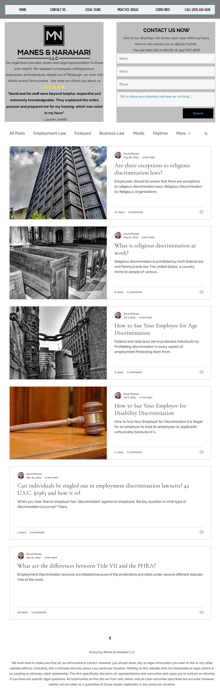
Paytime (160, 133)
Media (138, 133)
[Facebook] (110, 638)
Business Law (112, 133)
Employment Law (50, 133)
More (181, 133)
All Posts (17, 133)
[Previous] (11, 72)
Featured (83, 133)
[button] (127, 9)
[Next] (97, 72)
